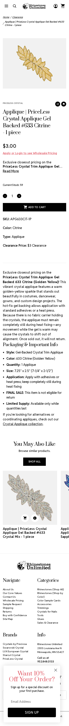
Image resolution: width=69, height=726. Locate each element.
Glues (40, 619)
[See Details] (35, 518)
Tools (40, 615)
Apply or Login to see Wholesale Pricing (30, 153)
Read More (11, 171)
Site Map (8, 619)
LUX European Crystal (15, 651)
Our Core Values (12, 593)
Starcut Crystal (11, 655)
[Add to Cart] (25, 518)
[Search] (14, 6)
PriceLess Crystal (13, 103)
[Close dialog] (56, 670)
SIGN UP (32, 712)
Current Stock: (13, 185)
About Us (8, 589)
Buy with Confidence (15, 615)
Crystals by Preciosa (15, 644)
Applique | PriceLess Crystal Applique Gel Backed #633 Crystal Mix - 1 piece (25, 533)
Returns (7, 611)
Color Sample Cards (49, 600)
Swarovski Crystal (13, 647)
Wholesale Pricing (13, 600)
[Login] (55, 6)
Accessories (44, 604)
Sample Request (12, 604)
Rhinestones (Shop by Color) (50, 595)
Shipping (8, 607)
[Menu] (6, 6)
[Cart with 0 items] (62, 6)
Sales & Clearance (47, 622)
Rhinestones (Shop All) (50, 589)
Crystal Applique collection (23, 424)
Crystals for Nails (47, 611)
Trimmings (43, 607)
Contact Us (9, 596)
